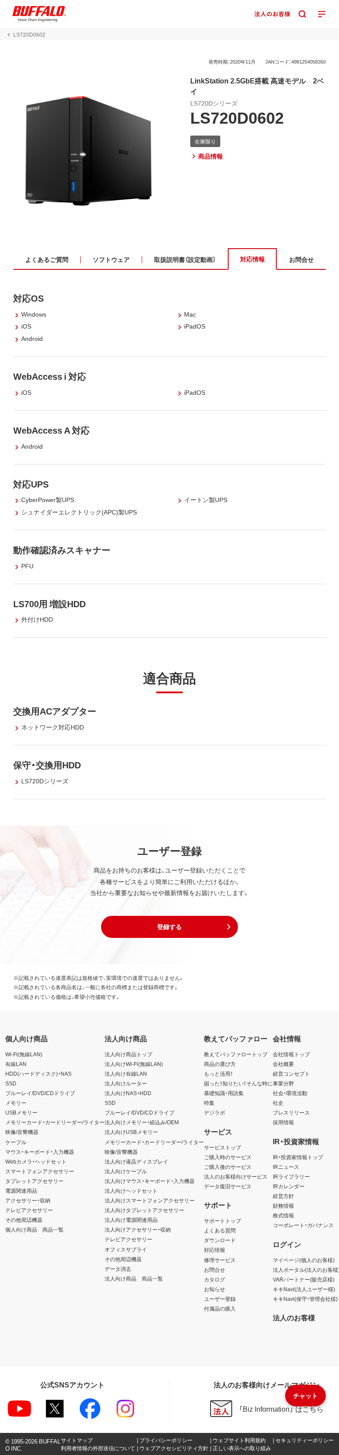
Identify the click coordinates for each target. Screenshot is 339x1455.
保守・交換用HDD (47, 764)
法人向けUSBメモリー (131, 1132)
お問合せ (214, 1270)
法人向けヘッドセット (131, 1190)
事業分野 (283, 1083)
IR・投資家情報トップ (298, 1157)
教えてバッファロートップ (235, 1054)
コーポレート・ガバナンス (303, 1225)
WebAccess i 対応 (49, 376)
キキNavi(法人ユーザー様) (304, 1289)
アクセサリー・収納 (27, 1200)
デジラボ (214, 1112)
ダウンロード (220, 1240)
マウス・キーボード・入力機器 (39, 1152)
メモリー (15, 1103)
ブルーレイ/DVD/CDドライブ (40, 1093)
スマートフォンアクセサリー (39, 1171)
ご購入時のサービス (228, 1157)
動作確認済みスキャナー (61, 549)
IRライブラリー (291, 1176)
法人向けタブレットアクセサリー (144, 1210)
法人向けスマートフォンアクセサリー (150, 1200)
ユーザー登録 (220, 1299)
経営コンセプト (291, 1073)
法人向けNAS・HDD (128, 1093)
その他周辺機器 (23, 1220)
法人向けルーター (126, 1083)
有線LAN (15, 1064)
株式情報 (283, 1215)
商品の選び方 (220, 1064)
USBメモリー (21, 1112)
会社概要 (283, 1064)
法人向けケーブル (126, 1171)
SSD (10, 1083)
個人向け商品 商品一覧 (34, 1229)
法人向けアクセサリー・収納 (138, 1229)
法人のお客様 (294, 1317)
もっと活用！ (218, 1073)
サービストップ (222, 1147)
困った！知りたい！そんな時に (238, 1083)
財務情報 (283, 1205)
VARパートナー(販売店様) (304, 1279)
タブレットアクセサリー (34, 1181)
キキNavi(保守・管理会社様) (305, 1299)
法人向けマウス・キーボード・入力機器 (150, 1181)
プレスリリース (291, 1112)
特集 (209, 1103)
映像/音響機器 (21, 1132)
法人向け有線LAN (126, 1073)
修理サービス (220, 1260)
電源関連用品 (21, 1190)
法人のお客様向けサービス (235, 1176)
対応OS (28, 297)
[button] (169, 927)
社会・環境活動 (290, 1093)
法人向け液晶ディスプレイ (136, 1161)
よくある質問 (220, 1230)
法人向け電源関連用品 (131, 1220)
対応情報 (214, 1250)
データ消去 (118, 1269)
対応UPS (31, 483)
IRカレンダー (289, 1186)
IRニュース (286, 1167)
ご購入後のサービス (228, 1167)
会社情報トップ (291, 1054)
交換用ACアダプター (54, 710)
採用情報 (283, 1122)
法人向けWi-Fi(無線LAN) (134, 1064)
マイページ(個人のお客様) (304, 1260)
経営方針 (283, 1196)
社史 (278, 1103)
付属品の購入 (220, 1308)
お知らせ (214, 1289)
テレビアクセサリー (29, 1210)
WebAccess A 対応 (51, 429)
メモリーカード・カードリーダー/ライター (55, 1122)
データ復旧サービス (228, 1186)
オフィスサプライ (126, 1249)
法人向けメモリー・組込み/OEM (142, 1122)
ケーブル (15, 1142)
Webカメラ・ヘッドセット (36, 1161)
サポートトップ (222, 1220)
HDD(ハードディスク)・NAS (38, 1073)
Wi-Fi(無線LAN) (23, 1054)
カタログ (214, 1279)
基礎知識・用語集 (224, 1093)
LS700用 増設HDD (49, 603)
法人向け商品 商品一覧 (134, 1278)
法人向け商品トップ (128, 1054)
